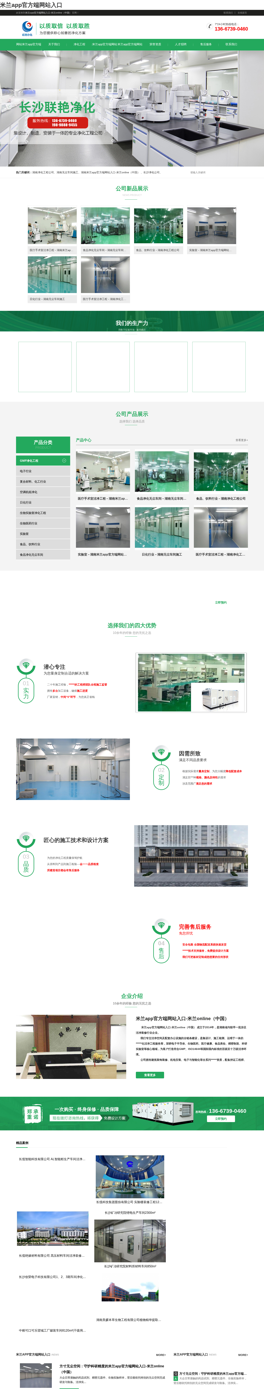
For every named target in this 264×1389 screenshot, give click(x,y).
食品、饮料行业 (30, 544)
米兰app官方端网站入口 (31, 5)
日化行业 (26, 502)
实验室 (24, 533)
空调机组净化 (28, 492)
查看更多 (150, 1075)
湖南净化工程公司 (43, 172)
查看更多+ (242, 440)
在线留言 (242, 12)
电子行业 (26, 471)
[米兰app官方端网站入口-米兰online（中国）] (55, 36)
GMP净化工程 (29, 460)
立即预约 (221, 602)
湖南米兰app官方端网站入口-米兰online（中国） (111, 172)
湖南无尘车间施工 (67, 172)
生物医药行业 (28, 523)
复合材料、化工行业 (33, 481)
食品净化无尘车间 (31, 554)
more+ (161, 1387)
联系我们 (228, 12)
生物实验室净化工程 (33, 513)
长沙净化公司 (151, 172)
